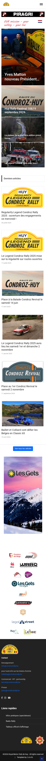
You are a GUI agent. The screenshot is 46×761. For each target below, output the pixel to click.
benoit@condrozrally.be (10, 682)
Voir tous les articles (23, 448)
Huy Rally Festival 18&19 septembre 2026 (20, 110)
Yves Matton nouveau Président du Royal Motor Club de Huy (22, 76)
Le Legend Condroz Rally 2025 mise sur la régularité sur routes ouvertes (21, 257)
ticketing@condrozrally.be (11, 674)
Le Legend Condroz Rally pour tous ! (21, 163)
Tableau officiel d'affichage (17, 727)
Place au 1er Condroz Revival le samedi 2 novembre (19, 388)
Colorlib (30, 757)
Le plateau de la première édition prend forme (23, 137)
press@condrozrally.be (10, 690)
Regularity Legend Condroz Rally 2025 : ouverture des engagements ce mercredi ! (21, 215)
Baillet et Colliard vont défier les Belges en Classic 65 (19, 431)
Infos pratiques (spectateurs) (18, 715)
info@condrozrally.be (9, 666)
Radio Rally (10, 721)
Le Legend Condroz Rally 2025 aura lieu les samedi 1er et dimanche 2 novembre (21, 346)
